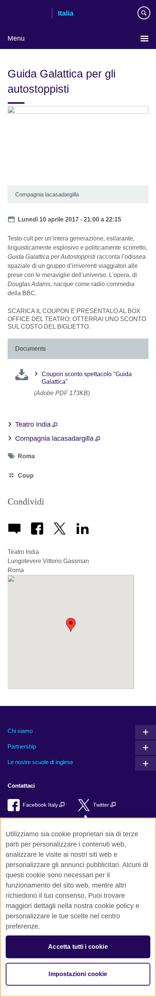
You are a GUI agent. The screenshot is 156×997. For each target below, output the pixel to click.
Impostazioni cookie (77, 974)
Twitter (102, 805)
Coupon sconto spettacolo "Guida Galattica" (87, 378)
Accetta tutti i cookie (78, 946)
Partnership (22, 746)
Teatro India (34, 424)
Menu (16, 38)
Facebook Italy (41, 805)
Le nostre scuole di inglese (40, 762)
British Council (27, 14)
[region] (78, 907)
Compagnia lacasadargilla (55, 438)
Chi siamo (20, 731)
